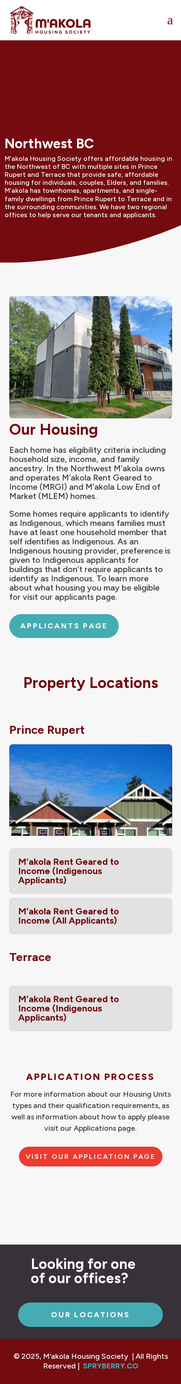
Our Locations (90, 1314)
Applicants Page (64, 625)
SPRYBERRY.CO (110, 1366)
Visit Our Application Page (91, 1157)
